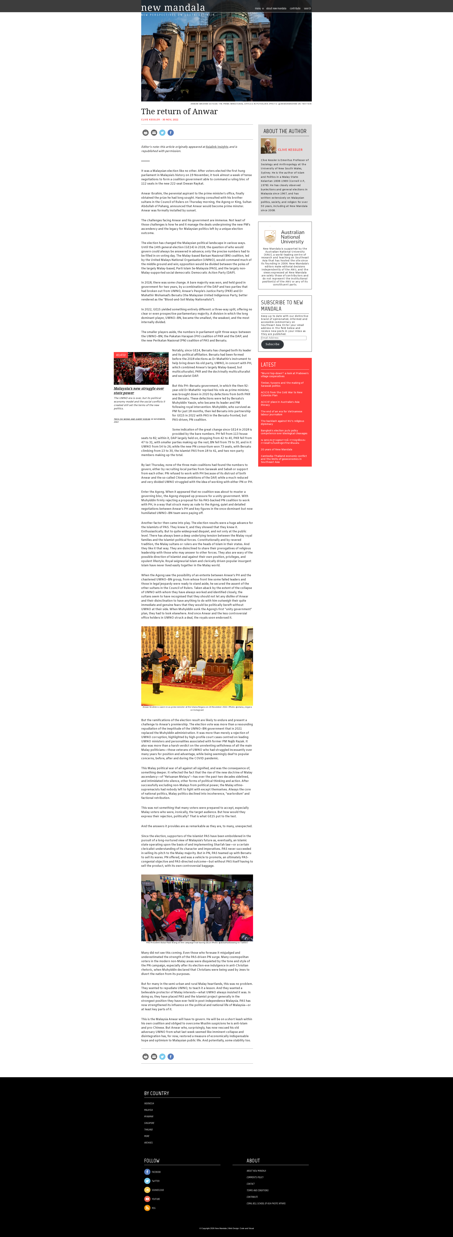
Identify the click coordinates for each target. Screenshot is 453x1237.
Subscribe (272, 344)
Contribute (252, 1197)
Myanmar (148, 1116)
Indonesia (149, 1103)
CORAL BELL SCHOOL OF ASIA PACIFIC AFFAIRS (266, 1203)
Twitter (155, 1181)
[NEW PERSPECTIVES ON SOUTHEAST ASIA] (173, 7)
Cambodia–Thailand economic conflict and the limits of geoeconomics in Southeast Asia (284, 459)
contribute (295, 8)
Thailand (148, 1129)
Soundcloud (157, 1190)
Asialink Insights (217, 147)
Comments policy (255, 1177)
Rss (153, 1208)
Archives (148, 1142)
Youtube (155, 1199)
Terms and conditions (258, 1190)
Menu (258, 8)
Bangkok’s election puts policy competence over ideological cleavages (284, 432)
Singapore (149, 1123)
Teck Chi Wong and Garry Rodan (132, 419)
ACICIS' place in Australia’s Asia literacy (280, 404)
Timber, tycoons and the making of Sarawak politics (282, 385)
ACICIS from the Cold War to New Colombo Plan (281, 394)
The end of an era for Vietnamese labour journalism (281, 413)
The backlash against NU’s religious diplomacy (282, 423)
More (146, 1136)
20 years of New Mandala (276, 449)
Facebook (155, 1172)
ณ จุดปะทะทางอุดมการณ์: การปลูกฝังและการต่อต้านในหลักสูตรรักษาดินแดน (283, 442)
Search (307, 8)
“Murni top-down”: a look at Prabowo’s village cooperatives (285, 375)
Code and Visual (247, 1228)
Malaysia (148, 1110)
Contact (251, 1184)
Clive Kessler (150, 119)
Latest (268, 364)
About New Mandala (276, 8)
